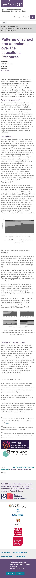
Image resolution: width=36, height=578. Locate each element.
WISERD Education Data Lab (20, 469)
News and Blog (13, 26)
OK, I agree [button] (10, 573)
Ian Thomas (5, 71)
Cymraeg (17, 17)
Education (5, 469)
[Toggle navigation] (4, 22)
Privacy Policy (20, 556)
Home (3, 26)
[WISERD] (12, 3)
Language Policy (6, 556)
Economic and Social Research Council (18, 496)
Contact (26, 17)
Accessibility (5, 552)
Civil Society (17, 467)
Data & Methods (28, 467)
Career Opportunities (20, 552)
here (7, 423)
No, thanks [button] (20, 573)
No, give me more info (17, 568)
